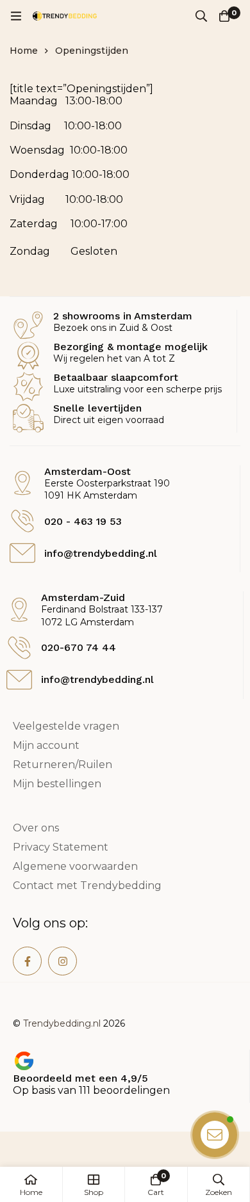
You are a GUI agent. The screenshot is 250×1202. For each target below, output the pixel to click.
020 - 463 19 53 (83, 521)
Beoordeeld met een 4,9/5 (80, 1078)
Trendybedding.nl (62, 1023)
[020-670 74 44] (19, 648)
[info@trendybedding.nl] (19, 680)
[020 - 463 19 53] (22, 521)
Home (24, 50)
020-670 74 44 (78, 647)
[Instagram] (62, 961)
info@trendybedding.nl (97, 679)
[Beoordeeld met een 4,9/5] (24, 1061)
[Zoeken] (201, 16)
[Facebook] (27, 961)
